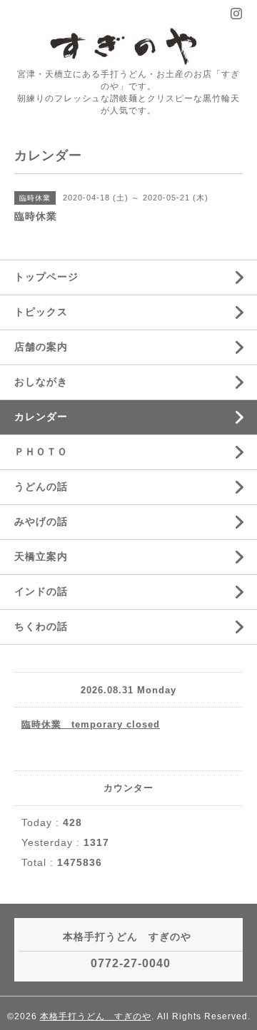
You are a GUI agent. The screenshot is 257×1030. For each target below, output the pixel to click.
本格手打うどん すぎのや (95, 1016)
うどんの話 (41, 486)
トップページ (46, 276)
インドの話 (46, 591)
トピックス (41, 311)
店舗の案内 (41, 346)
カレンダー (41, 416)
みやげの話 (41, 521)
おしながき (41, 381)
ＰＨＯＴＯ (41, 451)
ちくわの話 (41, 626)
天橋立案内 (41, 556)
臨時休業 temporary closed (90, 724)
